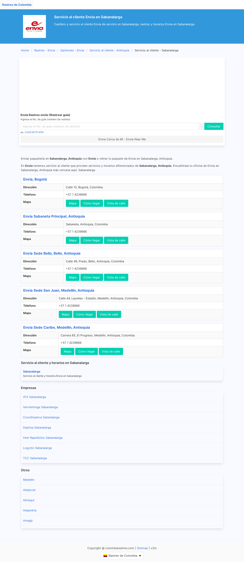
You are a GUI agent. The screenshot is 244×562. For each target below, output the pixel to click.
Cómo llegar (91, 203)
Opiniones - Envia (72, 50)
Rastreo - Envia (44, 50)
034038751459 (34, 132)
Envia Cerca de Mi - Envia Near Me (122, 139)
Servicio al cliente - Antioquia (109, 50)
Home (25, 50)
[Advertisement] (128, 86)
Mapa (72, 203)
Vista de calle (116, 203)
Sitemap (142, 548)
